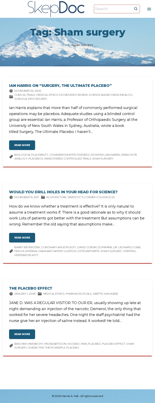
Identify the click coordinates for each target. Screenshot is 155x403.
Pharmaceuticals (79, 293)
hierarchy (35, 343)
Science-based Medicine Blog (110, 94)
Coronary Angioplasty (58, 247)
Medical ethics (47, 94)
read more (24, 146)
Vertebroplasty (26, 255)
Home (66, 45)
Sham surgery (102, 158)
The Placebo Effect (30, 288)
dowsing (98, 154)
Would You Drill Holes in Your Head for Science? (63, 192)
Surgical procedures (30, 98)
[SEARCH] (136, 8)
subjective (36, 347)
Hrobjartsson (55, 343)
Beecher (20, 343)
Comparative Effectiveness (69, 154)
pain (84, 343)
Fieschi (19, 251)
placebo (94, 343)
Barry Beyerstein (27, 247)
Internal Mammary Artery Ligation (50, 251)
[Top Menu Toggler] (149, 9)
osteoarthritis (88, 251)
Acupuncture (56, 197)
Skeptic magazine (105, 293)
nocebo (74, 343)
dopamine (105, 247)
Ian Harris (113, 154)
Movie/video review (73, 94)
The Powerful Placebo (62, 347)
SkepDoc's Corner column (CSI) (91, 197)
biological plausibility (31, 154)
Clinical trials (24, 94)
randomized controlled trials (67, 158)
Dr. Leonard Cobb (126, 247)
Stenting (129, 251)
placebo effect (113, 343)
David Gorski (87, 247)
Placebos (35, 158)
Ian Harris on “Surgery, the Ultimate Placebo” (60, 85)
